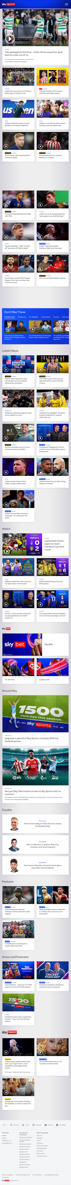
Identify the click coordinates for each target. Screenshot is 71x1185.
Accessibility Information (51, 1174)
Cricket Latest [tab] (45, 317)
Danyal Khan (42, 862)
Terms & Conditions (7, 1174)
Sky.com (39, 1135)
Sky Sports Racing (24, 1164)
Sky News (39, 1138)
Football (7, 49)
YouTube (50, 1125)
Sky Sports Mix (23, 1167)
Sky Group (40, 1143)
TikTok (27, 1125)
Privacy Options (37, 1174)
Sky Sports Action (24, 1156)
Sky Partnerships (41, 1148)
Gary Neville (42, 841)
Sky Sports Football (25, 1144)
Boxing (48, 243)
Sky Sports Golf (23, 1149)
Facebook (16, 1125)
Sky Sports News (24, 1159)
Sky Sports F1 (23, 1151)
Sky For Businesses (42, 1145)
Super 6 (4, 1138)
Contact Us (5, 1177)
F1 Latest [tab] (56, 317)
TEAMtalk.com (6, 1140)
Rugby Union (8, 410)
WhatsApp (62, 1125)
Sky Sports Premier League (24, 1140)
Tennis (6, 121)
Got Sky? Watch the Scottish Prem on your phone (19, 59)
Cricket (7, 243)
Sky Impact (40, 1150)
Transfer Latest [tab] (10, 317)
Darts (6, 479)
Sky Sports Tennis (24, 1154)
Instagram (38, 1125)
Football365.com (7, 1143)
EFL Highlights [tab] (33, 317)
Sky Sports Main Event (25, 1137)
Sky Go (39, 1140)
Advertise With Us (42, 1156)
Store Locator (41, 1153)
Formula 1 (41, 211)
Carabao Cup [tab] (22, 317)
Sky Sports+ (22, 1162)
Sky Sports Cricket (24, 1146)
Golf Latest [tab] (66, 317)
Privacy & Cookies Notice (23, 1174)
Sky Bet (4, 1135)
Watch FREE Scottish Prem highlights (15, 61)
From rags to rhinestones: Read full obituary (17, 1072)
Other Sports (8, 735)
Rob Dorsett (42, 821)
